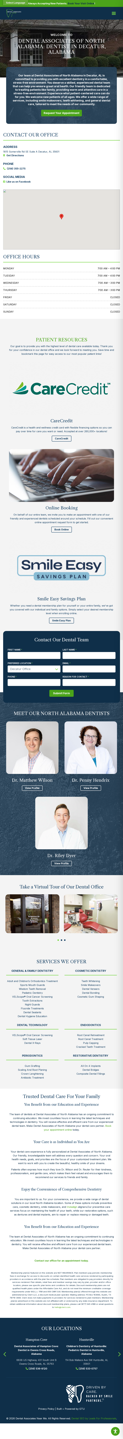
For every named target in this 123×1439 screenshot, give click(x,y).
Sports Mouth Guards (32, 985)
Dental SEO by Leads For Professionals (93, 1418)
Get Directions (15, 155)
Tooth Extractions (32, 1000)
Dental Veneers (90, 988)
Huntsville (86, 1340)
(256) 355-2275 (16, 168)
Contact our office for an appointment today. (61, 1260)
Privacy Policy (46, 1408)
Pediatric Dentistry (32, 992)
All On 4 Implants (91, 1065)
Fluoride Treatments (32, 1008)
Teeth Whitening (90, 981)
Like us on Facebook (18, 181)
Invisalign (72, 1206)
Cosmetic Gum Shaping (90, 996)
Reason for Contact (75, 677)
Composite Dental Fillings (90, 1073)
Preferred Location (19, 663)
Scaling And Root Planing (32, 1069)
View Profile (32, 788)
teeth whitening (73, 100)
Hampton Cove (36, 1340)
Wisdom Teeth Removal (32, 988)
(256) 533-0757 (88, 1368)
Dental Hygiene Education (32, 1016)
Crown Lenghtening (32, 1073)
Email (66, 663)
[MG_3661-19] (91, 913)
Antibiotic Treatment (32, 1077)
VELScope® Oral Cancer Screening (32, 996)
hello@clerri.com (62, 1307)
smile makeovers (50, 100)
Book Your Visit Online (81, 3)
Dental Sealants (32, 1012)
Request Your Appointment (61, 113)
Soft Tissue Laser (32, 1039)
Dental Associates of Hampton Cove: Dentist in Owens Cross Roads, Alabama (36, 1350)
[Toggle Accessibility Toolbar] (115, 1431)
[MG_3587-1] (32, 913)
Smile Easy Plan (61, 620)
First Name (14, 650)
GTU (82, 1408)
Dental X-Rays (32, 1042)
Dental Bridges (90, 1069)
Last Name (69, 650)
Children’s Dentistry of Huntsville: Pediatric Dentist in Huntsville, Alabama (86, 1350)
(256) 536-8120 (38, 1368)
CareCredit (61, 438)
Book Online (61, 529)
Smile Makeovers (90, 985)
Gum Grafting (32, 1065)
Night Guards (32, 1004)
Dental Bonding (90, 992)
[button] (58, 940)
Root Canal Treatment (90, 1039)
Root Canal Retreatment (90, 1035)
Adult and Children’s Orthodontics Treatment (32, 981)
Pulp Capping (90, 1042)
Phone (11, 677)
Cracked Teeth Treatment (90, 1046)
